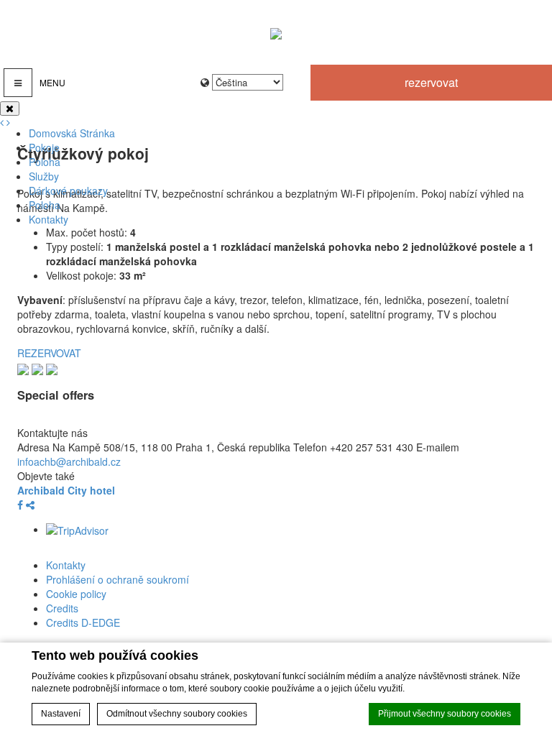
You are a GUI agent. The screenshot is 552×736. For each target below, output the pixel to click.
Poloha (44, 162)
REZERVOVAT (431, 82)
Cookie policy (76, 593)
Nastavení (60, 714)
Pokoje (44, 147)
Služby (44, 176)
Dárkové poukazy (68, 190)
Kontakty (48, 219)
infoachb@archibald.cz (69, 461)
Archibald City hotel (66, 490)
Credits (62, 608)
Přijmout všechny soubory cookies (444, 714)
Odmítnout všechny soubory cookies (176, 714)
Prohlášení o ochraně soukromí (117, 579)
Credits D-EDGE (83, 622)
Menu (52, 82)
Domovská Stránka (72, 133)
